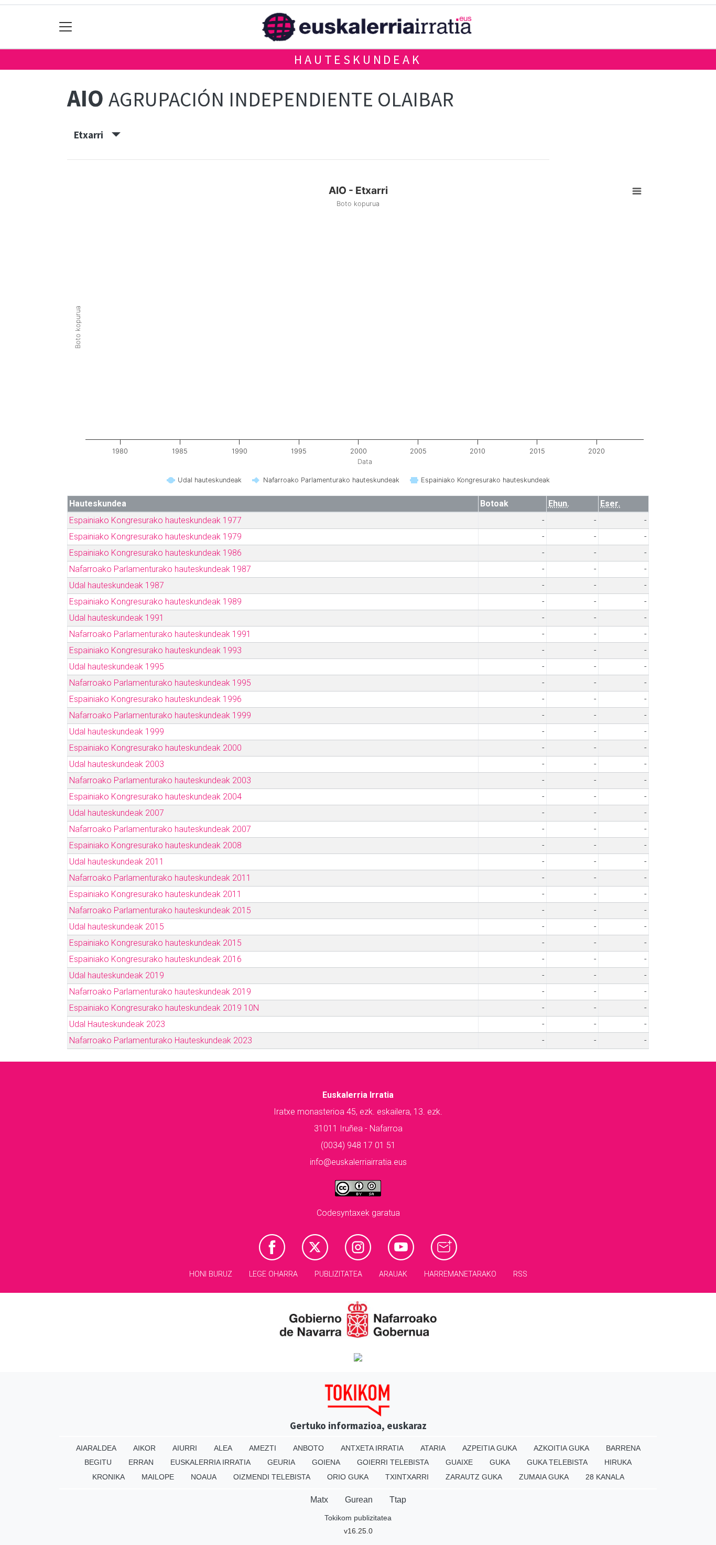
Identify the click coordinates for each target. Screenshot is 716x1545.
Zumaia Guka (544, 1477)
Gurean (359, 1499)
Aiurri (184, 1448)
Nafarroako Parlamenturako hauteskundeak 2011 (160, 878)
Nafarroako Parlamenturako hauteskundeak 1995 (160, 683)
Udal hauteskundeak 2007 (116, 813)
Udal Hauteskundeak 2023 (117, 1024)
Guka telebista (557, 1462)
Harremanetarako (460, 1274)
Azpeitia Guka (489, 1448)
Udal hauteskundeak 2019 (116, 975)
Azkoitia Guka (561, 1448)
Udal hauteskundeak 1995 (116, 667)
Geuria (281, 1462)
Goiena (326, 1462)
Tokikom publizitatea (358, 1518)
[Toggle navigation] (66, 27)
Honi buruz (210, 1274)
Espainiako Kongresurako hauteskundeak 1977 (155, 520)
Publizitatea (338, 1274)
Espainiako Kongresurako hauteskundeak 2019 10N (164, 1008)
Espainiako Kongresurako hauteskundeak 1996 (155, 699)
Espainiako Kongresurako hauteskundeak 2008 (155, 845)
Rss (520, 1274)
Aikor (144, 1448)
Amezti (262, 1448)
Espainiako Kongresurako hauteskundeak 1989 (155, 602)
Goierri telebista (393, 1462)
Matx (319, 1499)
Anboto (308, 1448)
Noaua (203, 1477)
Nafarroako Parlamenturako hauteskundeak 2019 (160, 992)
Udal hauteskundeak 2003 (116, 764)
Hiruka (618, 1462)
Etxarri (93, 134)
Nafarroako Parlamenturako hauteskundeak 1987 (160, 569)
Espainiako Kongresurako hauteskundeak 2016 (155, 959)
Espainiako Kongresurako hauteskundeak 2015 (155, 943)
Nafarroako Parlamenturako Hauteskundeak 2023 (160, 1040)
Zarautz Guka (474, 1477)
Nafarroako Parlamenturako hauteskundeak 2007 (160, 829)
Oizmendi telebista (271, 1477)
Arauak (393, 1274)
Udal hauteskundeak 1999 (116, 732)
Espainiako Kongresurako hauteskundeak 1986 (155, 553)
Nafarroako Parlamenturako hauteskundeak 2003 (160, 780)
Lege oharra (273, 1274)
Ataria (433, 1448)
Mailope (158, 1477)
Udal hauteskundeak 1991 (116, 618)
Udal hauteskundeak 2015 (116, 927)
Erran (141, 1462)
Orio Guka (347, 1477)
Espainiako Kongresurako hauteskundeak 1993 (155, 650)
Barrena (623, 1448)
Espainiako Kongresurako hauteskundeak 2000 (155, 748)
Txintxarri (407, 1477)
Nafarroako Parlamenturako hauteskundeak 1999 (160, 715)
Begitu (98, 1462)
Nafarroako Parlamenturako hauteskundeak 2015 (160, 910)
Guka (500, 1462)
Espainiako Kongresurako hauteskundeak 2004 (155, 797)
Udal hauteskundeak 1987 (116, 585)
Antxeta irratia (372, 1448)
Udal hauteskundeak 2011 (116, 862)
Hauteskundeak (357, 59)
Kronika (108, 1477)
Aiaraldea (96, 1448)
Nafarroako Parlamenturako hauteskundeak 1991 (160, 634)
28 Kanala (604, 1477)
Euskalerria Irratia (210, 1462)
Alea (223, 1448)
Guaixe (459, 1462)
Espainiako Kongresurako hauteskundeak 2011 (155, 894)
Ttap (397, 1499)
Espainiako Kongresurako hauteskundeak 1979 (155, 537)
